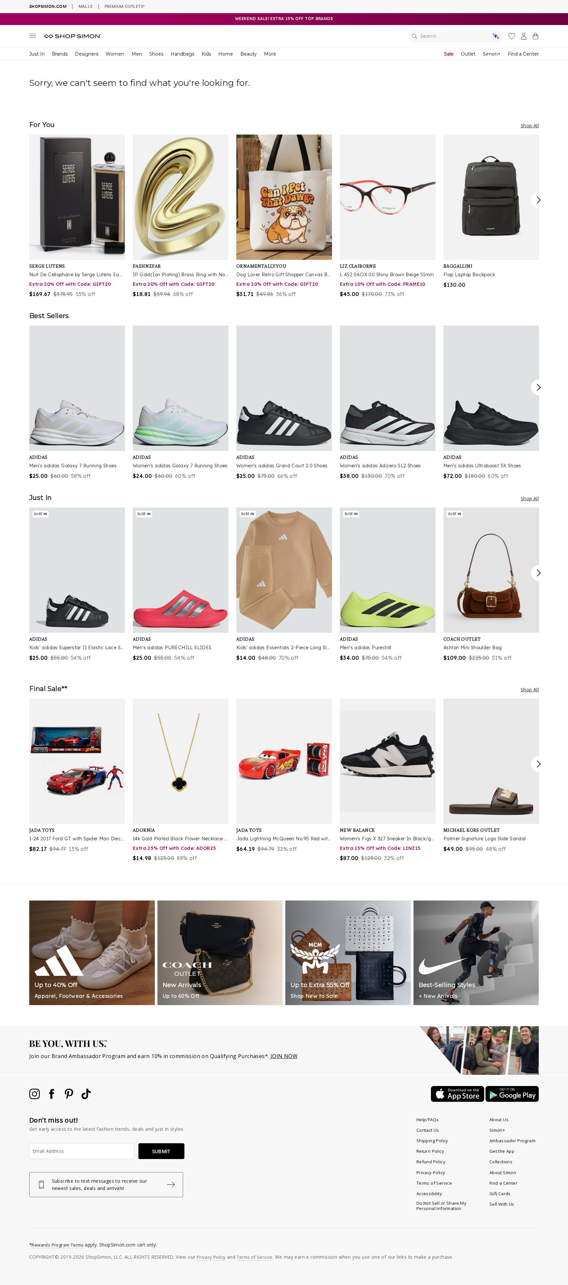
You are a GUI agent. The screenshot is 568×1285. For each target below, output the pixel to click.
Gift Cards (500, 1194)
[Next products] (539, 200)
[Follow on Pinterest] (70, 1097)
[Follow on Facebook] (52, 1097)
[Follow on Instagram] (35, 1097)
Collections (500, 1162)
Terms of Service (434, 1183)
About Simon (502, 1172)
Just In (37, 54)
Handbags (182, 54)
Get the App (501, 1151)
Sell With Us (501, 1204)
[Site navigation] (32, 37)
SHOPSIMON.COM (47, 6)
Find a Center (523, 54)
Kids (206, 54)
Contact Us (427, 1130)
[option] (77, 216)
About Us (499, 1120)
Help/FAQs (427, 1120)
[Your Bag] (535, 37)
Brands (60, 54)
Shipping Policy (432, 1141)
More (270, 54)
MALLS (86, 6)
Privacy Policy (430, 1172)
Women (115, 54)
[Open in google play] (512, 1099)
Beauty (248, 54)
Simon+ (492, 54)
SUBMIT (161, 1151)
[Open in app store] (458, 1099)
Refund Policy (430, 1162)
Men (136, 54)
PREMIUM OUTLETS (125, 6)
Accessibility (429, 1194)
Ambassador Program (512, 1141)
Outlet (468, 54)
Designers (86, 54)
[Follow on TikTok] (86, 1097)
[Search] (456, 36)
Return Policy (430, 1151)
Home (225, 54)
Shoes (156, 54)
